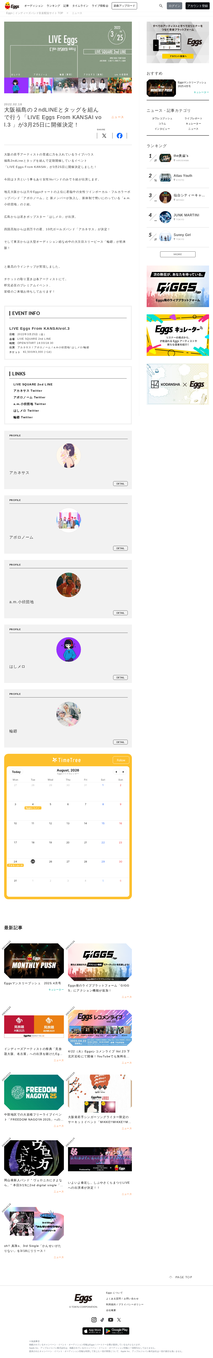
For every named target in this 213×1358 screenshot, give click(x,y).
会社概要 (111, 1310)
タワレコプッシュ (162, 118)
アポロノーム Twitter (30, 397)
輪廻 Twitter (23, 417)
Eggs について (114, 1293)
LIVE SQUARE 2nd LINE (33, 384)
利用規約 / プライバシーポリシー (125, 1304)
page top (183, 1277)
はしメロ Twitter (26, 410)
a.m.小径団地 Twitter (30, 404)
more (178, 254)
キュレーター (193, 123)
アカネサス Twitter (28, 390)
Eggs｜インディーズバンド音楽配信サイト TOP (34, 13)
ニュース (77, 13)
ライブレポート (193, 118)
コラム (162, 123)
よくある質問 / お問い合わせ (122, 1298)
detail (120, 483)
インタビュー (162, 128)
